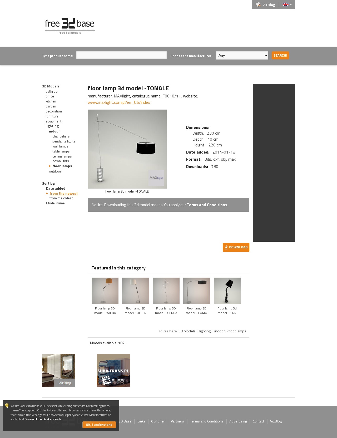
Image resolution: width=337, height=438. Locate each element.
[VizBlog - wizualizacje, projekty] (58, 370)
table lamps (61, 151)
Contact (258, 421)
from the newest (63, 193)
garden (51, 106)
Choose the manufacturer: (191, 55)
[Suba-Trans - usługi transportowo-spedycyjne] (113, 385)
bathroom (53, 91)
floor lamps (62, 166)
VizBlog (268, 4)
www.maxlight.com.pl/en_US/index (119, 102)
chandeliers (61, 136)
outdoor (55, 171)
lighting (52, 126)
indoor (54, 131)
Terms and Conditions (207, 205)
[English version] (285, 4)
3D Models (51, 86)
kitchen (51, 101)
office (50, 96)
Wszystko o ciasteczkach (43, 419)
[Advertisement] (199, 29)
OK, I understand (99, 424)
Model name (55, 203)
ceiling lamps (62, 156)
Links (141, 421)
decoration (54, 111)
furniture (52, 116)
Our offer (158, 421)
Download (238, 247)
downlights (60, 161)
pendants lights (63, 141)
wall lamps (60, 146)
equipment (53, 121)
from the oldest (61, 198)
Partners (177, 421)
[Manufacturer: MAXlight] (156, 178)
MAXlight (122, 96)
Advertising (238, 421)
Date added (55, 188)
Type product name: (57, 55)
